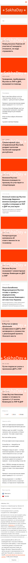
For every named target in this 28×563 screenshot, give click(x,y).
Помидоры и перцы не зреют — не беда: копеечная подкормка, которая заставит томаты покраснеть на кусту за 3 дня (13, 451)
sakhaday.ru (12, 525)
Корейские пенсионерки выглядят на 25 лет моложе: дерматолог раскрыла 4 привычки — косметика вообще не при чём (13, 459)
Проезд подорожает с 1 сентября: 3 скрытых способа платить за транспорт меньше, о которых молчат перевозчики (13, 480)
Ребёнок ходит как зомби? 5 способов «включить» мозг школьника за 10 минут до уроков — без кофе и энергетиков (13, 432)
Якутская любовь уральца (9, 437)
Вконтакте (8, 493)
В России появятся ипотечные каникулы (13, 441)
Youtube (7, 496)
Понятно (14, 560)
